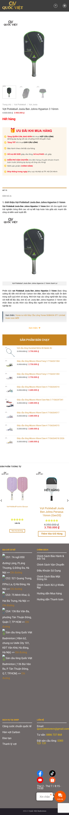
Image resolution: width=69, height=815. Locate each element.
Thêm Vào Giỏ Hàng (17, 531)
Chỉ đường (16, 572)
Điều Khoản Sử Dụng (49, 570)
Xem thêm (33, 328)
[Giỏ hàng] (64, 6)
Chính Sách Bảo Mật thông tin (48, 578)
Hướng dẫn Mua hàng (49, 593)
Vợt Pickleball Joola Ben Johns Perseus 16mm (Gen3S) (52, 512)
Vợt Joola (33, 104)
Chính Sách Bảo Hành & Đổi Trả (50, 557)
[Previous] (8, 51)
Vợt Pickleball (20, 104)
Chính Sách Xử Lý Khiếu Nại (50, 586)
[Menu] (55, 6)
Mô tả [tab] (4, 190)
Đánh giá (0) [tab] (6, 196)
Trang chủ (6, 104)
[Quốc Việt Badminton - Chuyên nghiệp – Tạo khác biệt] (13, 6)
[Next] (61, 51)
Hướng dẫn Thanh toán (50, 599)
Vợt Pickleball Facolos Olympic (17, 506)
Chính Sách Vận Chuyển (50, 564)
